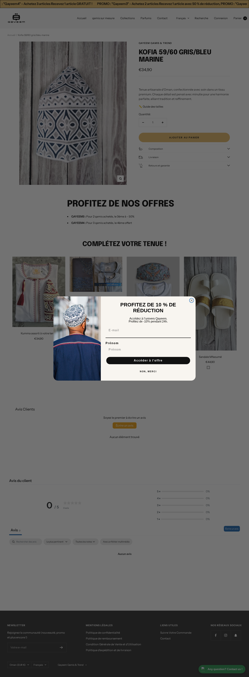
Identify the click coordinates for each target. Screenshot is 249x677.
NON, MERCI (148, 371)
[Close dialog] (191, 300)
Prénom (112, 343)
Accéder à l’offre (148, 360)
